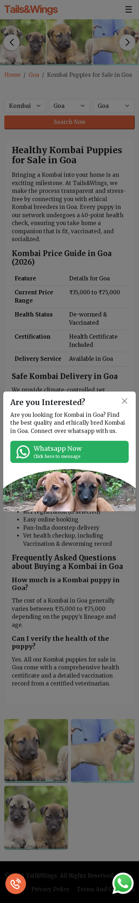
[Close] (125, 401)
